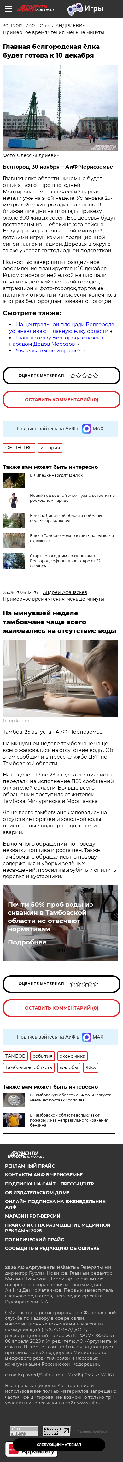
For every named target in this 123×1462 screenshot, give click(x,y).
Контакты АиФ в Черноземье (44, 1175)
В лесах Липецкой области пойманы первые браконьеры (66, 518)
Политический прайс (34, 1239)
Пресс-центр (77, 1184)
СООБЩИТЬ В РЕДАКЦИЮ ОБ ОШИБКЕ (52, 1248)
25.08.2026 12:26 (20, 592)
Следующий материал (59, 1445)
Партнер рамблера (92, 1431)
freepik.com (16, 721)
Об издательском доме (37, 1193)
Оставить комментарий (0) (61, 399)
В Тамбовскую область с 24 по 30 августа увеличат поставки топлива (70, 1097)
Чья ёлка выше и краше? (48, 351)
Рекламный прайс (30, 1166)
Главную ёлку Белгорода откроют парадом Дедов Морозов (56, 341)
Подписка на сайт (30, 1184)
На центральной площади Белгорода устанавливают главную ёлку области (61, 328)
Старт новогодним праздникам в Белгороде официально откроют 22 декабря (65, 560)
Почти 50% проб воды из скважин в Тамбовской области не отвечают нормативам (50, 917)
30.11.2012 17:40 (19, 26)
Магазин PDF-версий (33, 1216)
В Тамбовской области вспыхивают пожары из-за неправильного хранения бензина (69, 1120)
